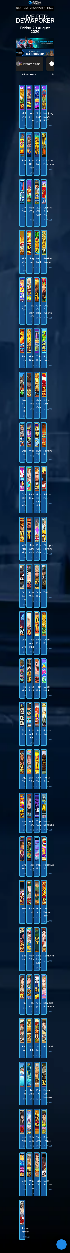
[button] (51, 63)
